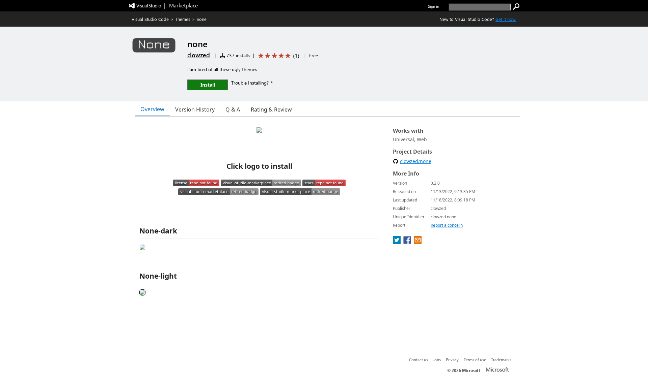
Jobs (437, 359)
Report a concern (447, 225)
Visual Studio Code (150, 19)
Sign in (433, 6)
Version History (195, 109)
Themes (182, 19)
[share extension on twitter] (397, 242)
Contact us (418, 359)
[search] (516, 6)
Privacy (452, 359)
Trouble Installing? (250, 83)
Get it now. (505, 19)
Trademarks (501, 359)
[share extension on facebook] (408, 242)
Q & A (232, 109)
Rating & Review (271, 109)
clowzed (198, 55)
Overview (152, 109)
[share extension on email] (417, 242)
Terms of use (475, 359)
